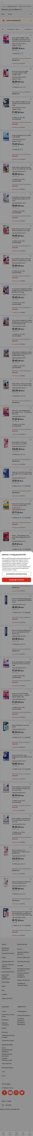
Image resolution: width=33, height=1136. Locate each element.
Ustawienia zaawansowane (16, 574)
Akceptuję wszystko (16, 580)
